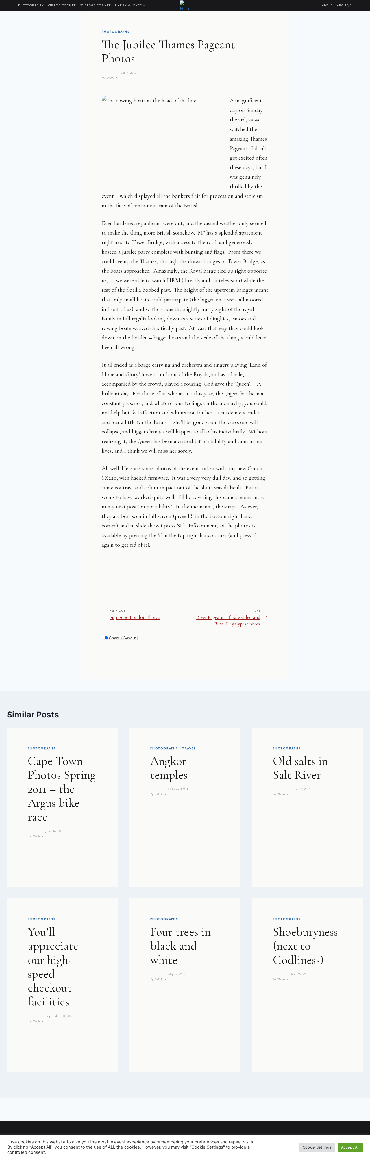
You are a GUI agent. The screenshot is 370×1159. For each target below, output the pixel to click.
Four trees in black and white (180, 945)
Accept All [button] (350, 1147)
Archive (344, 5)
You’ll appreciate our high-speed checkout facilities (53, 966)
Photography (31, 5)
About (327, 5)
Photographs (116, 31)
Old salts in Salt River (300, 768)
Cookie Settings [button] (317, 1147)
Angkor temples (169, 768)
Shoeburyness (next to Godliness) (305, 945)
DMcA (110, 77)
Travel (189, 748)
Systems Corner (95, 5)
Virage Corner (62, 5)
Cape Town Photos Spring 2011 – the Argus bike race (62, 789)
